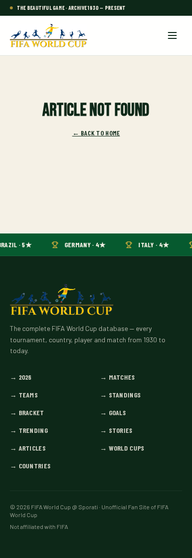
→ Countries (30, 465)
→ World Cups (122, 448)
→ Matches (117, 377)
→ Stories (116, 430)
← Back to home (96, 133)
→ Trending (29, 430)
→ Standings (120, 395)
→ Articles (28, 448)
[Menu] (172, 35)
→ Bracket (27, 412)
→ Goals (113, 412)
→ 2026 (21, 377)
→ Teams (24, 395)
